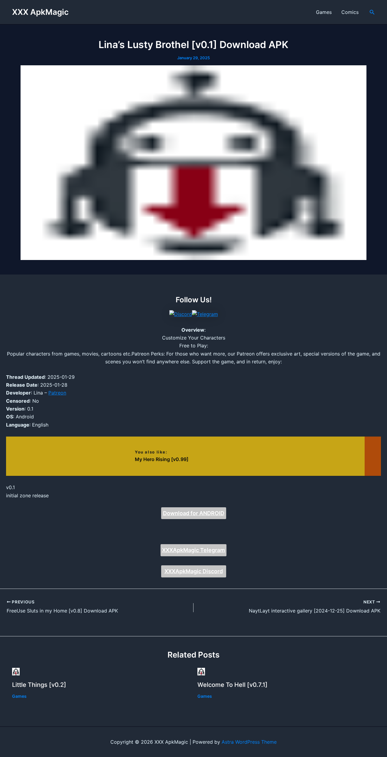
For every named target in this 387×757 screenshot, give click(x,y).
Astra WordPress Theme (249, 742)
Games (324, 12)
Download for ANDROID (193, 513)
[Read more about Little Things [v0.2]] (16, 671)
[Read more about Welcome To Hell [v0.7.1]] (201, 671)
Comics (350, 12)
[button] (372, 12)
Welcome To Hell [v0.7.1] (232, 684)
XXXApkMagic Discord (193, 571)
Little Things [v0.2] (39, 684)
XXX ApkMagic (40, 12)
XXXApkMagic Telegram (193, 550)
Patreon (57, 393)
